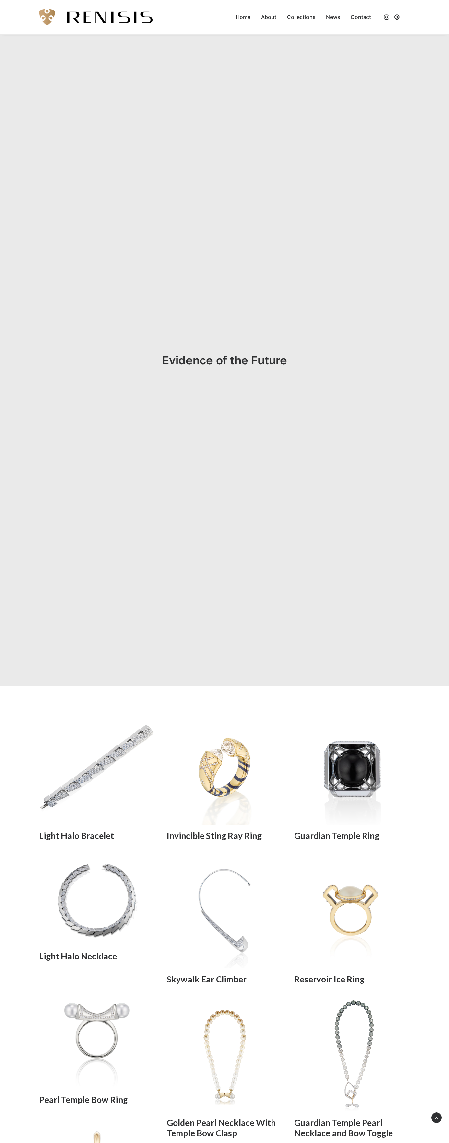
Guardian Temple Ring (336, 836)
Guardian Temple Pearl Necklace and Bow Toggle (343, 1127)
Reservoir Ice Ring (329, 979)
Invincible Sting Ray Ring (214, 836)
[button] (387, 17)
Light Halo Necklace (78, 956)
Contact (361, 17)
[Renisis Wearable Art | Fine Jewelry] (96, 17)
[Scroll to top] (436, 1117)
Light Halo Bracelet (76, 836)
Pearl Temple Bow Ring (83, 1099)
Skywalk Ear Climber (207, 979)
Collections (301, 17)
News (333, 17)
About (268, 17)
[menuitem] (243, 17)
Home (243, 17)
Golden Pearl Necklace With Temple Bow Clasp (221, 1127)
